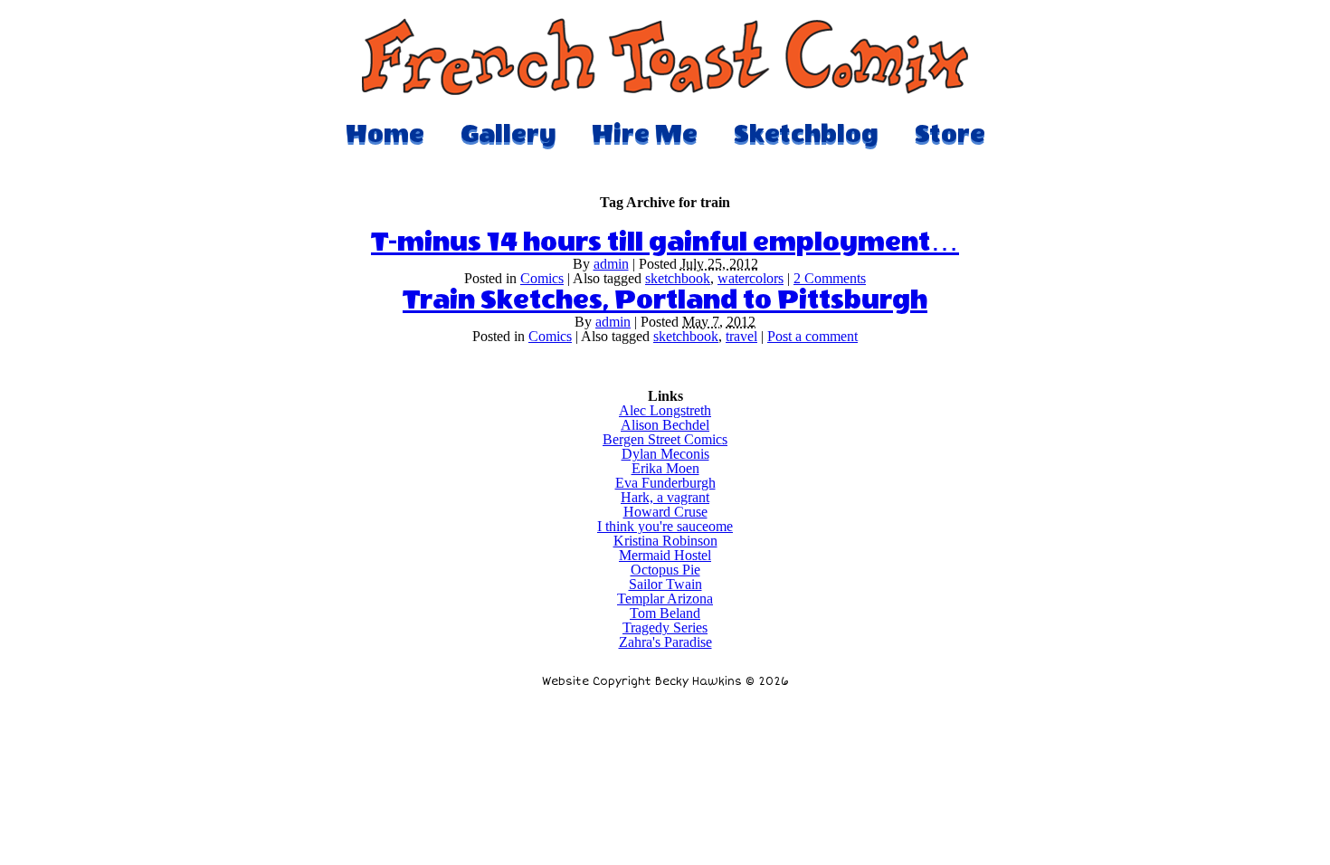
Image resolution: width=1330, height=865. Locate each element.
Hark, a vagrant (665, 497)
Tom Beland (665, 613)
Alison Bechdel (665, 424)
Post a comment (812, 336)
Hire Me (645, 133)
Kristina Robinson (665, 540)
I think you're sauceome (665, 526)
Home (385, 133)
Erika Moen (665, 468)
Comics (542, 278)
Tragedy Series (665, 627)
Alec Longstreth (665, 410)
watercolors (750, 278)
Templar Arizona (665, 598)
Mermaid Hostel (665, 555)
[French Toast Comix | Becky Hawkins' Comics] (665, 90)
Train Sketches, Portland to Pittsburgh (665, 300)
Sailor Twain (665, 584)
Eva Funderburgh (665, 482)
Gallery (508, 133)
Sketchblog (806, 133)
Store (950, 133)
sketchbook (677, 278)
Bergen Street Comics (665, 439)
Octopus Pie (665, 569)
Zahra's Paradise (665, 642)
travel (741, 336)
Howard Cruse (665, 511)
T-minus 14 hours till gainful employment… (665, 242)
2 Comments (829, 278)
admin (611, 263)
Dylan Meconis (665, 453)
